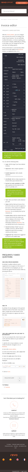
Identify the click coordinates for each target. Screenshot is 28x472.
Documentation (22, 446)
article (17, 51)
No (19, 380)
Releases (16, 446)
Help (16, 447)
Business (7, 387)
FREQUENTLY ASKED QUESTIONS (11, 30)
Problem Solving (9, 446)
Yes (19, 378)
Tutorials (9, 19)
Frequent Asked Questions (18, 444)
